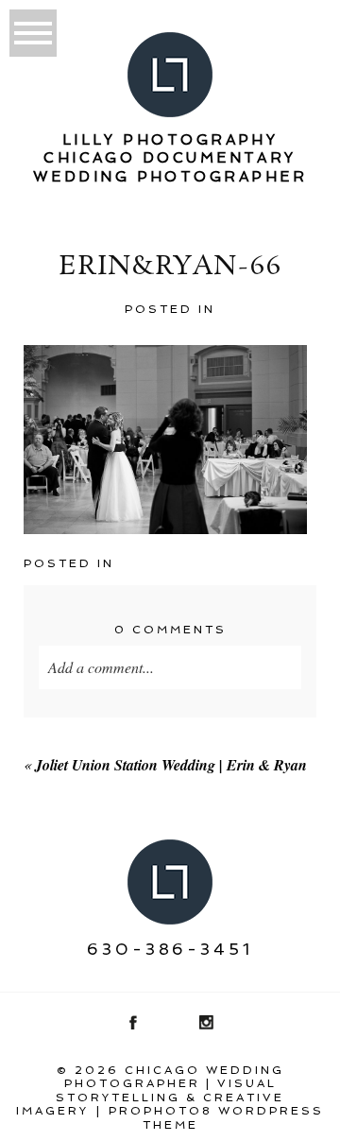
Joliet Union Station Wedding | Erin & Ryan (171, 764)
